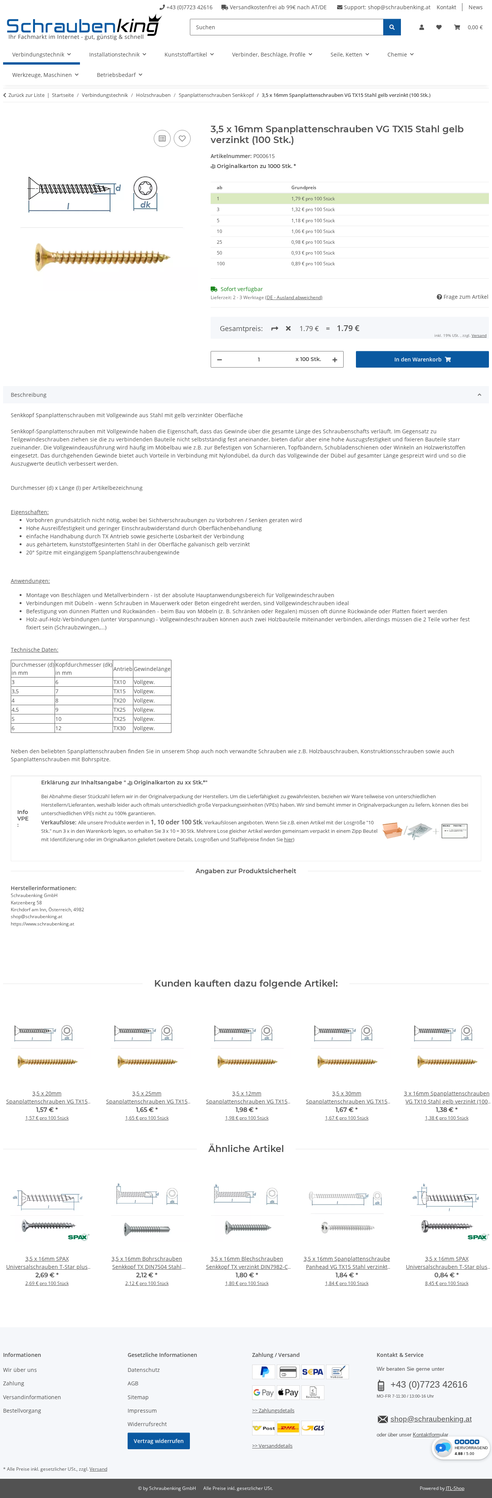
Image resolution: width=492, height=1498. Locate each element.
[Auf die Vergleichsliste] (162, 138)
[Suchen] (392, 27)
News (476, 7)
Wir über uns (20, 1369)
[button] (421, 27)
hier (288, 839)
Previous (16, 1066)
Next (476, 1066)
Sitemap (138, 1397)
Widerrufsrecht (147, 1424)
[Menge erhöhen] (334, 359)
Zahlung (13, 1383)
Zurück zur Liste (26, 95)
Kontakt (446, 7)
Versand (479, 335)
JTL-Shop (455, 1488)
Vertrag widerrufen (159, 1441)
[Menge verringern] (219, 359)
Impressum (142, 1410)
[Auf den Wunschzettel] (182, 138)
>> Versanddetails (272, 1445)
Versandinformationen (32, 1397)
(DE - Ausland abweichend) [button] (293, 297)
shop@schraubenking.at (399, 7)
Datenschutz (144, 1369)
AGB (133, 1383)
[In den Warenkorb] (9, 119)
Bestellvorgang (22, 1410)
